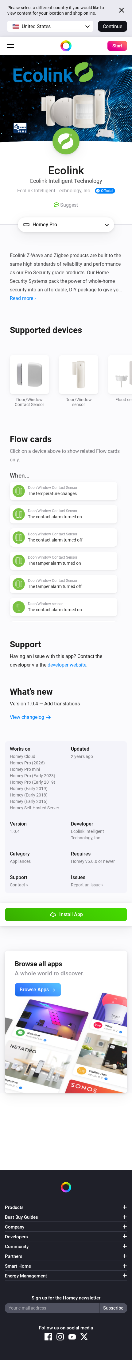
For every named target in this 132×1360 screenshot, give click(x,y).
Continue (112, 26)
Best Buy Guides (21, 1217)
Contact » (19, 884)
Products (14, 1207)
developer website (67, 665)
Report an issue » (87, 884)
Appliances (20, 861)
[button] (50, 26)
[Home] (66, 45)
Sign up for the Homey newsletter (66, 1298)
